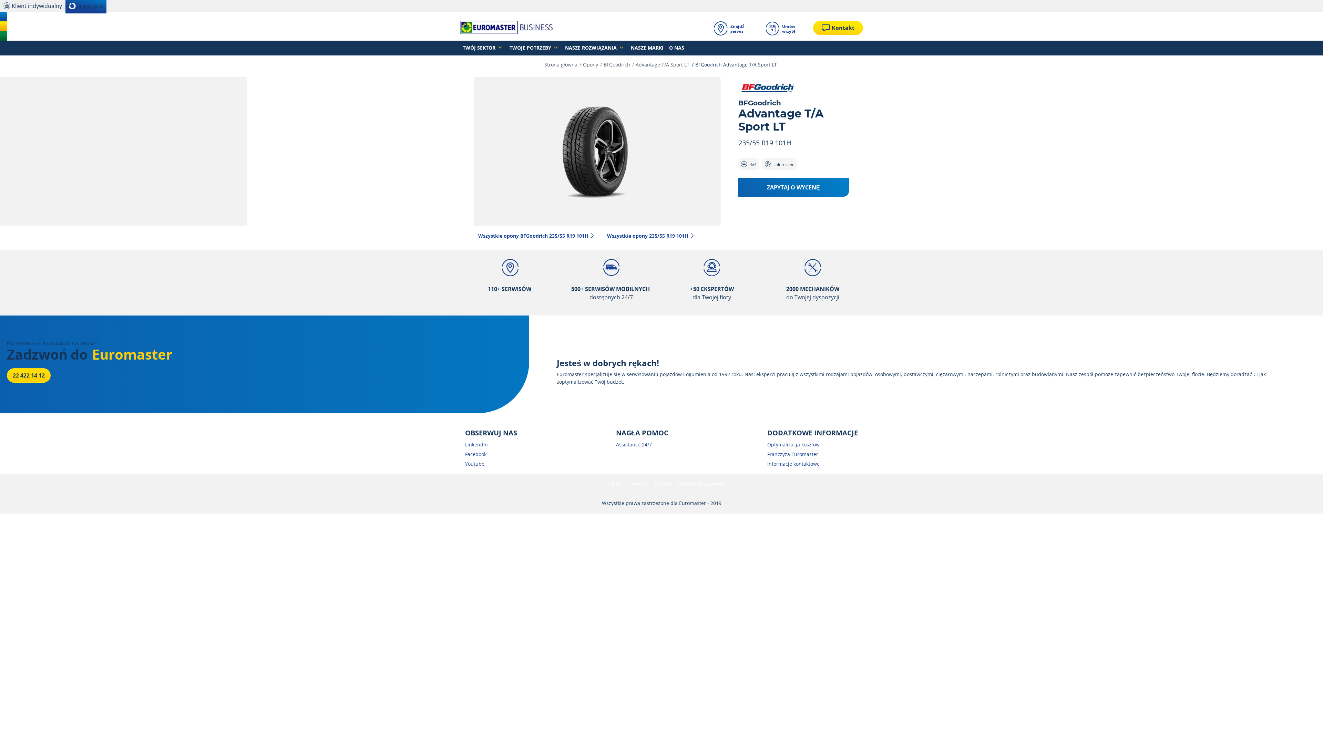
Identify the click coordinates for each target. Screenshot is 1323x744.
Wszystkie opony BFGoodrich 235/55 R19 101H (533, 235)
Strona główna (560, 64)
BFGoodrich (617, 64)
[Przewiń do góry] (1305, 729)
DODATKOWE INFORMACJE (812, 433)
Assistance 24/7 (634, 444)
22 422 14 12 (29, 375)
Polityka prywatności (702, 484)
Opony (590, 64)
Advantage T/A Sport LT (662, 64)
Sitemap (638, 484)
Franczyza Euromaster (792, 454)
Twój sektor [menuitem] (480, 47)
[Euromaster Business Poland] (506, 28)
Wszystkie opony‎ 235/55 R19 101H (647, 235)
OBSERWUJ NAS (491, 433)
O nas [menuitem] (676, 47)
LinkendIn (476, 444)
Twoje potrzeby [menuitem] (531, 47)
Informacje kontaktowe (793, 464)
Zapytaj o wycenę (793, 187)
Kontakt (663, 484)
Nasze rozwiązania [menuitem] (591, 47)
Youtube (474, 464)
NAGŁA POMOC (642, 433)
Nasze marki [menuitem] (647, 47)
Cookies (613, 484)
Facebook (475, 454)
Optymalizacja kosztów (793, 444)
